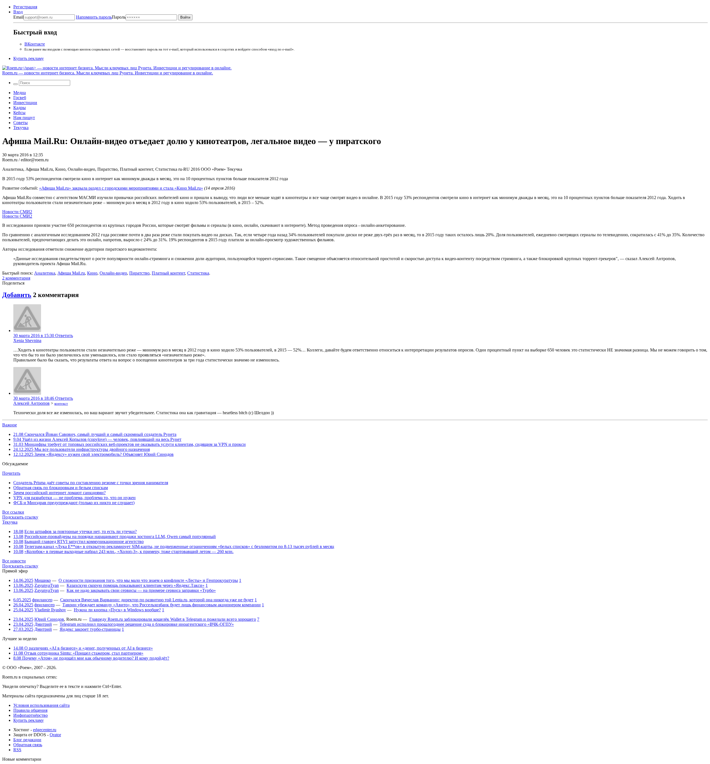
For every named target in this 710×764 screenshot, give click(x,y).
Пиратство (139, 273)
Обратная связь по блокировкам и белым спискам (60, 487)
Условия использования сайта (41, 705)
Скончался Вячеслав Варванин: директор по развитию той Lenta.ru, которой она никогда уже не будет (156, 599)
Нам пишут (24, 117)
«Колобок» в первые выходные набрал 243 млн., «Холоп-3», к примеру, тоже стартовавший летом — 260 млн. (129, 551)
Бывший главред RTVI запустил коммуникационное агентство (84, 541)
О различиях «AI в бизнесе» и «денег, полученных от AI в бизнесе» (83, 648)
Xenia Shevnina (27, 340)
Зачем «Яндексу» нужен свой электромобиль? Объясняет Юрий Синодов (93, 454)
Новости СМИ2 (17, 211)
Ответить (64, 335)
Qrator (55, 734)
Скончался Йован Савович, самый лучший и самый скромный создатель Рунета (94, 434)
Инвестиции (25, 102)
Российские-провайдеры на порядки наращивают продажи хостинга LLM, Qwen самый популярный (120, 536)
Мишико (42, 580)
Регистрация (25, 6)
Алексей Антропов (31, 403)
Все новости (14, 561)
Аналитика (44, 273)
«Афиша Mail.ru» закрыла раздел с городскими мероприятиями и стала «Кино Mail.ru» (121, 188)
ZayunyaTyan (46, 585)
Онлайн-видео (113, 273)
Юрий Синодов (49, 619)
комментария (16, 278)
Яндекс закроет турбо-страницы (90, 629)
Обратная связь (27, 744)
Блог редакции (27, 739)
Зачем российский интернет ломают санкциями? (59, 492)
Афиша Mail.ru (71, 273)
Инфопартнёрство (30, 715)
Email (18, 17)
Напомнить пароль (94, 17)
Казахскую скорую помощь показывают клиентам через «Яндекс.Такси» (135, 585)
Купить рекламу (28, 58)
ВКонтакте (34, 44)
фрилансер (42, 599)
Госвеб (19, 97)
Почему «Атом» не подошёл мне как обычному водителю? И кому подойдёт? (91, 658)
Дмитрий (43, 624)
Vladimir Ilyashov (50, 609)
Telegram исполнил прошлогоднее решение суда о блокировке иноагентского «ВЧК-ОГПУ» (147, 624)
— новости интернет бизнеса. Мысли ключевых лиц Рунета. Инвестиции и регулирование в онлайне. (107, 73)
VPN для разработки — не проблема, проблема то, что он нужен (74, 497)
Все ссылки (13, 512)
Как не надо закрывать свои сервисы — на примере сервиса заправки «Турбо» (141, 590)
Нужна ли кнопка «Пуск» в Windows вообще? (117, 609)
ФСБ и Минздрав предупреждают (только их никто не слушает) (74, 502)
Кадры (19, 107)
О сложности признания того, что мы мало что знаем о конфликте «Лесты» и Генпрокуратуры (148, 580)
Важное (9, 425)
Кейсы (19, 112)
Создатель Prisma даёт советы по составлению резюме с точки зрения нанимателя (90, 482)
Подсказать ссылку (20, 517)
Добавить (16, 294)
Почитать (11, 473)
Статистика (198, 273)
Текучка (21, 127)
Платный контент (168, 273)
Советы (20, 122)
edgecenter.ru (44, 729)
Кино (92, 273)
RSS (17, 749)
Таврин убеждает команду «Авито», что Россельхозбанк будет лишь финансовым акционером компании (161, 604)
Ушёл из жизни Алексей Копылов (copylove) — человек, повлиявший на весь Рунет (97, 439)
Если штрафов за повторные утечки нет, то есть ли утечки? (80, 531)
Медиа (19, 92)
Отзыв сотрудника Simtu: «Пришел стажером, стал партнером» (78, 653)
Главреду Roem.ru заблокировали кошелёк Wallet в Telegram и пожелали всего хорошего (172, 619)
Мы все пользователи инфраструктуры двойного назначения (81, 449)
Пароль (101, 17)
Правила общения (30, 710)
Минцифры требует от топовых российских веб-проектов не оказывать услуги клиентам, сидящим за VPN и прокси (129, 444)
